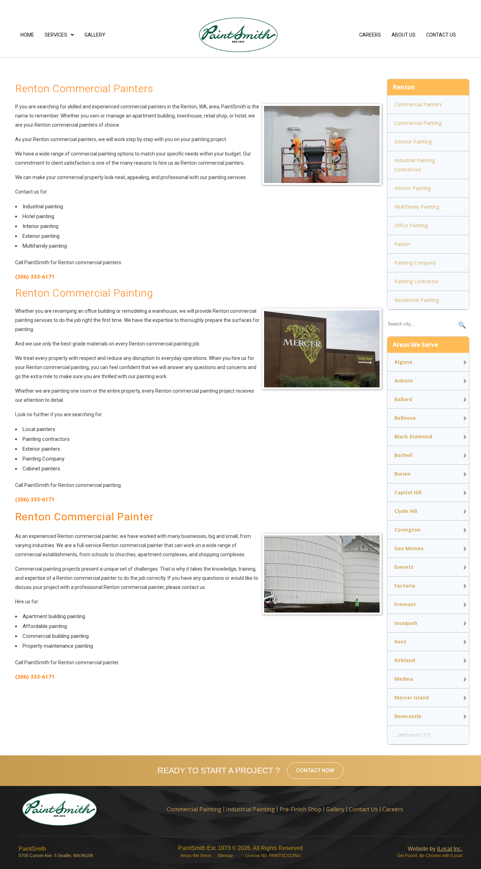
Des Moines (409, 548)
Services (56, 35)
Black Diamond (413, 436)
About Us (404, 35)
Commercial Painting (418, 123)
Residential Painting (416, 300)
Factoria (404, 585)
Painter (402, 244)
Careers (370, 35)
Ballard (403, 399)
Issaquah (405, 623)
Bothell (403, 455)
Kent (400, 641)
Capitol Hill (407, 492)
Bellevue (405, 417)
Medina (403, 678)
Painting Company (415, 262)
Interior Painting (412, 188)
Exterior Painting (413, 141)
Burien (402, 473)
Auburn (403, 380)
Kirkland (404, 660)
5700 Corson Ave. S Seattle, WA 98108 (56, 855)
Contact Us (441, 35)
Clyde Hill (405, 511)
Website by (435, 849)
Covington (407, 529)
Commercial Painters (418, 104)
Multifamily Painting (416, 206)
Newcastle (407, 716)
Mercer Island (411, 697)
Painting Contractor (416, 281)
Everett (403, 567)
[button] (59, 35)
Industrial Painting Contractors (414, 165)
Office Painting (411, 225)
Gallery (95, 35)
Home (27, 35)
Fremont (405, 604)
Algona (403, 362)
